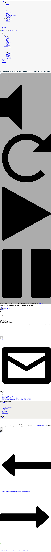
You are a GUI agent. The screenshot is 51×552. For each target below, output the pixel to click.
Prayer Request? (9, 16)
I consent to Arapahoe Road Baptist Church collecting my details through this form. (15, 426)
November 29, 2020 (6, 308)
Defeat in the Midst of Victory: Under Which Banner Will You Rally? (13, 395)
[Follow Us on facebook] (0, 417)
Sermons (7, 14)
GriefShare (8, 10)
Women (7, 40)
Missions (7, 9)
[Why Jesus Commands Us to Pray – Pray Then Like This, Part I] (13, 392)
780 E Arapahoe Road (3, 402)
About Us (5, 52)
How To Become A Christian (11, 15)
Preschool (7, 3)
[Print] (0, 318)
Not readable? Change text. (41, 425)
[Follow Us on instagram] (1, 417)
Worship (7, 8)
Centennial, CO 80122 (4, 403)
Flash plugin (40, 303)
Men (7, 6)
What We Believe (9, 19)
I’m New (3, 24)
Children (7, 4)
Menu (3, 1)
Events (7, 13)
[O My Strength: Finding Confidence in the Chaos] (10, 396)
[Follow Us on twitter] (3, 417)
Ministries (5, 36)
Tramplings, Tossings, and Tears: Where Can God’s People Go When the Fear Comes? (16, 399)
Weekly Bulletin (8, 12)
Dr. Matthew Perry (4, 307)
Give (3, 28)
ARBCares (8, 17)
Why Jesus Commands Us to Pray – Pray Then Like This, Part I (12, 393)
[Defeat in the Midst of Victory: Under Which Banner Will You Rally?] (14, 394)
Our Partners (8, 21)
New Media (4, 27)
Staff (7, 20)
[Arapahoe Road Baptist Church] (8, 30)
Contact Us (4, 25)
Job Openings (8, 23)
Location (7, 56)
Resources (6, 46)
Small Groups (8, 7)
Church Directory (9, 22)
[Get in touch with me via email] (26, 389)
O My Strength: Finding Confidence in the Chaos (10, 397)
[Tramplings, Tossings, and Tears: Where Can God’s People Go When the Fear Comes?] (16, 398)
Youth (7, 5)
